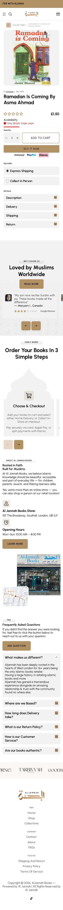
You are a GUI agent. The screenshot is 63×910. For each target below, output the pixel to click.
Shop (31, 818)
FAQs (31, 847)
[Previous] (26, 325)
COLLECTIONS (19, 25)
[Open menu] (4, 14)
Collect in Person (21, 181)
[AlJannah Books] (32, 14)
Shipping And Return (31, 861)
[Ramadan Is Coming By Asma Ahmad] (31, 58)
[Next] (36, 325)
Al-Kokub (9, 92)
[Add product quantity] (17, 137)
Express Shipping (21, 171)
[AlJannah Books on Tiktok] (31, 899)
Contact (31, 837)
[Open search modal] (10, 14)
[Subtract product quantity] (6, 137)
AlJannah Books (42, 883)
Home (31, 813)
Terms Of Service (31, 871)
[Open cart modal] (58, 14)
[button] (18, 444)
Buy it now (31, 148)
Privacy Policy (31, 866)
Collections (31, 823)
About (31, 842)
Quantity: (7, 130)
